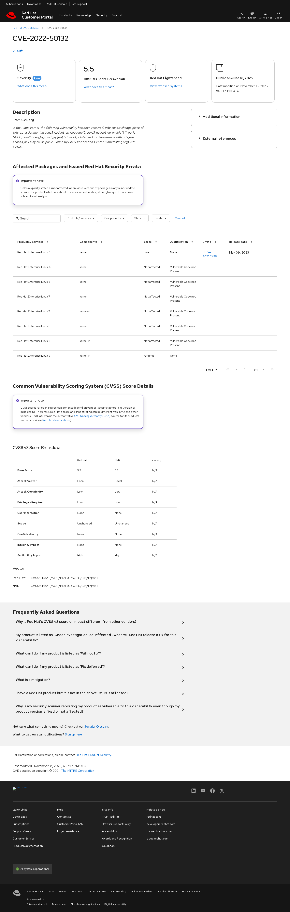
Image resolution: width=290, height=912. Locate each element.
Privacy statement (37, 904)
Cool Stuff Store (167, 891)
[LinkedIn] (193, 792)
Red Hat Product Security (93, 755)
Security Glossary (96, 726)
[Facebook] (212, 792)
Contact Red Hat (96, 891)
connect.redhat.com (159, 831)
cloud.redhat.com (157, 838)
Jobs (51, 891)
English (252, 17)
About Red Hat (35, 891)
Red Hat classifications (56, 420)
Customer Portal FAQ (70, 824)
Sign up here (73, 734)
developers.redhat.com (161, 824)
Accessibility (109, 831)
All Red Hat (265, 17)
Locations (76, 891)
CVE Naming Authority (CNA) (92, 416)
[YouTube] (203, 792)
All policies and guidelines (85, 904)
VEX (16, 51)
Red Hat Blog (118, 891)
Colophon (108, 846)
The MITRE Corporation (77, 771)
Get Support (79, 4)
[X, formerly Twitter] (222, 792)
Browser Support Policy (116, 824)
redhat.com (154, 816)
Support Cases (22, 831)
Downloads (34, 4)
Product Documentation (28, 846)
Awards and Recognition (117, 838)
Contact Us (64, 816)
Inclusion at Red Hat (142, 891)
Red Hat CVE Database (26, 28)
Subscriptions (14, 4)
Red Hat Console (56, 4)
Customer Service (24, 838)
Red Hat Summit (190, 891)
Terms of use (59, 904)
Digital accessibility (115, 904)
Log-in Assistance (68, 831)
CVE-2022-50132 (57, 28)
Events (62, 891)
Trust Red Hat (110, 816)
